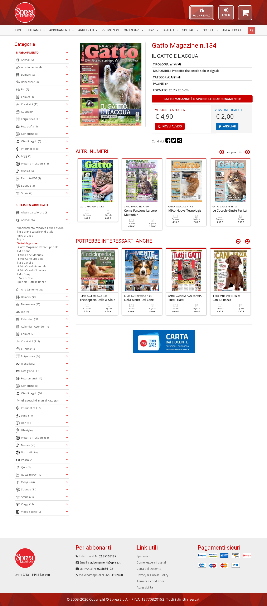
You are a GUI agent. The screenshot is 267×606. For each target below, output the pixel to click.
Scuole (208, 30)
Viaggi (27, 504)
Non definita (30, 452)
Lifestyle (28, 430)
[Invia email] (179, 141)
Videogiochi (31, 512)
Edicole (232, 30)
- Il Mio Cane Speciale (30, 259)
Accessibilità (145, 587)
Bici (25, 89)
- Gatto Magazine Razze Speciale (37, 247)
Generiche (29, 134)
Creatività (29, 104)
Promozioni (110, 30)
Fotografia (29, 126)
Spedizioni (143, 556)
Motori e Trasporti (35, 163)
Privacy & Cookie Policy (152, 575)
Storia (26, 193)
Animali (175, 77)
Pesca (26, 460)
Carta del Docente (149, 569)
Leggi (26, 156)
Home (18, 30)
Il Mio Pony (23, 274)
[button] (245, 14)
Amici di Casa (25, 235)
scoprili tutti (234, 152)
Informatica (30, 149)
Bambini (28, 74)
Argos (20, 239)
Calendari (132, 30)
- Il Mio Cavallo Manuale (32, 266)
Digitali (168, 30)
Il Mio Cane (23, 251)
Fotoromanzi (31, 378)
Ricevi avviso (172, 126)
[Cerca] (251, 30)
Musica (27, 171)
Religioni (28, 482)
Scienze (28, 185)
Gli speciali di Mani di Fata (39, 400)
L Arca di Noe (25, 278)
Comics (27, 97)
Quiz (25, 467)
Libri (151, 30)
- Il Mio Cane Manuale (30, 255)
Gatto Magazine (27, 243)
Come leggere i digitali (151, 562)
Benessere (30, 82)
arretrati (175, 64)
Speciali (188, 30)
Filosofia (28, 363)
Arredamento (31, 67)
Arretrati (86, 30)
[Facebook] (167, 141)
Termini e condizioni (150, 581)
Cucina (27, 111)
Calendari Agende (35, 326)
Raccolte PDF (31, 178)
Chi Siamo (33, 30)
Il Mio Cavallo (25, 262)
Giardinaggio (31, 141)
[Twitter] (173, 141)
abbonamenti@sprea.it (105, 562)
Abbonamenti (59, 30)
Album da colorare (35, 212)
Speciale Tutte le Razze (31, 282)
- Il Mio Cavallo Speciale (31, 270)
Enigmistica (30, 119)
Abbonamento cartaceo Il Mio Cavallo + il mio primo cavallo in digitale (41, 230)
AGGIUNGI (229, 126)
